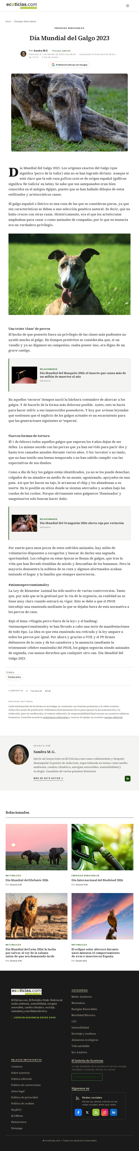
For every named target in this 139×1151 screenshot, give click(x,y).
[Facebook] (78, 1112)
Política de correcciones (26, 1085)
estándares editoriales (56, 717)
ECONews (17, 1116)
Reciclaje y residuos (84, 1033)
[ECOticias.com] (22, 6)
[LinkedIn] (128, 779)
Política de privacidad (24, 1097)
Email (48, 690)
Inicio (8, 21)
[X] (87, 1112)
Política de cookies (22, 1103)
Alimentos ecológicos (85, 1040)
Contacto (16, 1066)
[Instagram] (104, 1112)
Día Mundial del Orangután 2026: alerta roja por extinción (82, 523)
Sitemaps (16, 1128)
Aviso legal (18, 1091)
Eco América (79, 1052)
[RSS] (96, 1112)
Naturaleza (78, 1003)
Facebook (36, 690)
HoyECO (16, 1110)
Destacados (14, 677)
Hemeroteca (18, 1122)
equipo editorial (113, 717)
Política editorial (21, 1079)
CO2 (74, 1021)
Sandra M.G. (41, 50)
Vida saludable (81, 1046)
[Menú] (127, 5)
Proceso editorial (61, 50)
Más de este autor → (48, 778)
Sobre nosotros (20, 1073)
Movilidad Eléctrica (83, 1015)
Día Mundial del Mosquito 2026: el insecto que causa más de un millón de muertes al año (83, 375)
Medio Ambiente (82, 996)
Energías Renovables (25, 21)
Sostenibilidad (80, 1027)
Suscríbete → (87, 1077)
